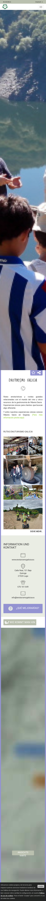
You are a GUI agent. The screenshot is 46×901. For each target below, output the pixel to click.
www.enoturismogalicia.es (23, 560)
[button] (33, 373)
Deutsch (38, 2)
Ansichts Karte (23, 853)
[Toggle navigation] (41, 7)
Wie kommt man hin (22, 622)
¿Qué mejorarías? (27, 608)
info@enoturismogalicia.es (23, 597)
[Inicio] (6, 7)
